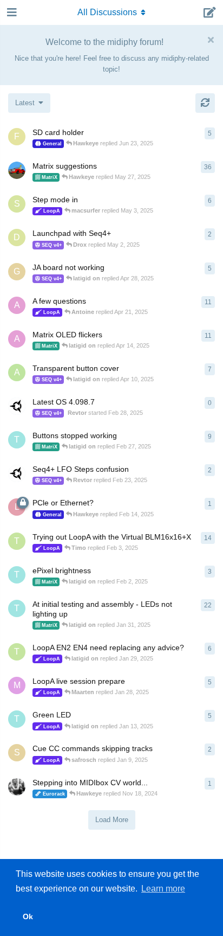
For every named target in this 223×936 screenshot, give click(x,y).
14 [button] (208, 538)
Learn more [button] (163, 888)
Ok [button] (28, 916)
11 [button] (208, 302)
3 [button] (210, 571)
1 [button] (210, 504)
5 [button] (210, 133)
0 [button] (210, 403)
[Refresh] (205, 103)
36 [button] (208, 167)
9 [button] (210, 436)
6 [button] (210, 200)
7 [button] (210, 369)
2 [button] (210, 234)
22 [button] (208, 605)
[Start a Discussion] (209, 12)
